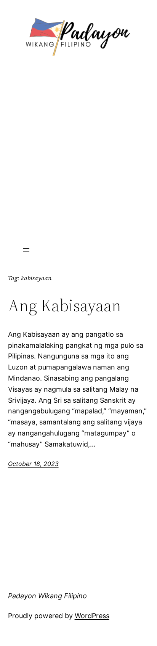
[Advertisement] (78, 153)
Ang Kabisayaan (64, 305)
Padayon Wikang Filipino (47, 596)
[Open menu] (26, 249)
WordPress (92, 616)
